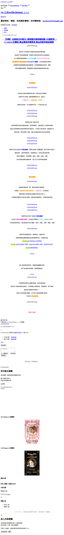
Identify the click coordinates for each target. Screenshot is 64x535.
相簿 (5, 28)
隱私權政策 (41, 512)
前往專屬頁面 (32, 432)
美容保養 (13, 339)
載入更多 (3, 345)
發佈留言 (3, 355)
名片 (5, 32)
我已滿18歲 (4, 531)
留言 (19, 332)
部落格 (6, 30)
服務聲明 (48, 512)
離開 (9, 531)
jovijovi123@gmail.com (53, 21)
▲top (2, 342)
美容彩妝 (13, 337)
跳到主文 (3, 16)
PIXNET (19, 512)
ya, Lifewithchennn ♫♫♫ (15, 12)
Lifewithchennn (5, 323)
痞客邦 (16, 332)
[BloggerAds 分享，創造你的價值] (32, 424)
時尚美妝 (14, 25)
